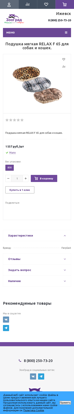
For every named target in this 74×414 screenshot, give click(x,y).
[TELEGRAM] (6, 328)
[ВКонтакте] (6, 320)
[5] (22, 120)
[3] (15, 120)
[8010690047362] (37, 84)
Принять (65, 402)
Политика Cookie (33, 410)
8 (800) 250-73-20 (59, 20)
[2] (11, 120)
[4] (18, 120)
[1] (7, 120)
